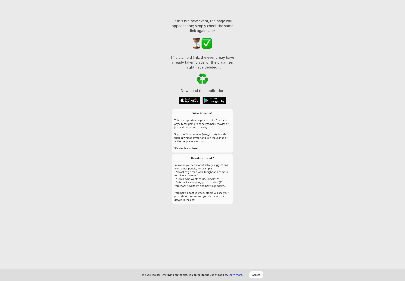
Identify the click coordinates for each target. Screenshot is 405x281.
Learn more (235, 275)
